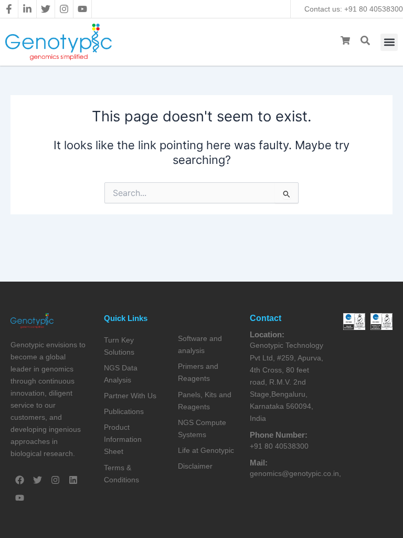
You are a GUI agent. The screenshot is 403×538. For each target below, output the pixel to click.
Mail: (259, 462)
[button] (389, 42)
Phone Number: (278, 434)
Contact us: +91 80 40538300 (353, 9)
